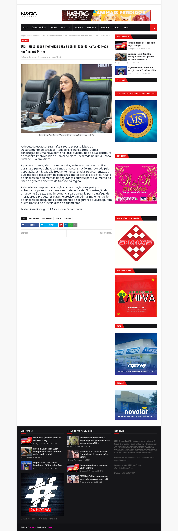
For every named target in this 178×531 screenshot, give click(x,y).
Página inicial (26, 35)
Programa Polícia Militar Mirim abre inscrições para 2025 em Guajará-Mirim (142, 69)
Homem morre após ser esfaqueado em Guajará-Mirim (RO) (141, 44)
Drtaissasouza (34, 218)
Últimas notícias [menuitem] (39, 27)
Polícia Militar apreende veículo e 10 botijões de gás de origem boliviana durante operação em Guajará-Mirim (95, 440)
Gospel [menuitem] (116, 27)
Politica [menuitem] (90, 27)
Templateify (32, 527)
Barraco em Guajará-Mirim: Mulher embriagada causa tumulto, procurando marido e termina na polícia (141, 56)
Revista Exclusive (29, 57)
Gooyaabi (49, 527)
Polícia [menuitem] (54, 27)
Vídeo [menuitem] (126, 27)
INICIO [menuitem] (25, 27)
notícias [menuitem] (64, 27)
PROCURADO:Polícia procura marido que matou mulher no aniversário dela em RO (94, 477)
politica (58, 218)
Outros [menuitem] (104, 27)
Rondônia (36, 35)
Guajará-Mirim (47, 218)
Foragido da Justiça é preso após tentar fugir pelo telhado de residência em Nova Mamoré (94, 454)
